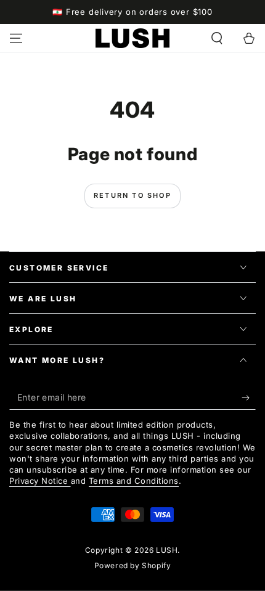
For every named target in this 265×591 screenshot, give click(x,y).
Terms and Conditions (134, 481)
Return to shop (132, 195)
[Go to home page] (132, 38)
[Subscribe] (249, 397)
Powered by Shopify (132, 565)
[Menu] (16, 38)
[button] (217, 38)
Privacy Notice (40, 481)
